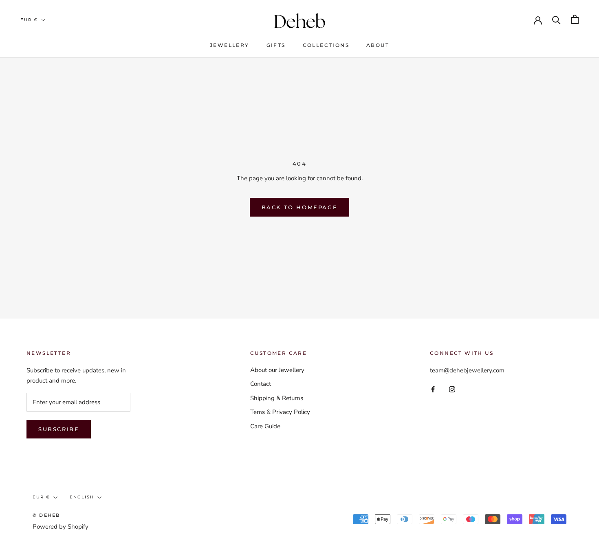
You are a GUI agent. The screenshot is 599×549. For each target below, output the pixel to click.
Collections (326, 45)
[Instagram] (452, 389)
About (377, 45)
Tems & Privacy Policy (280, 412)
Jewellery (229, 45)
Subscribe (58, 429)
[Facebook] (433, 389)
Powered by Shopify (60, 526)
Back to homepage (300, 207)
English (82, 497)
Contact (260, 384)
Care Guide (265, 426)
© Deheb (46, 515)
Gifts (276, 45)
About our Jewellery (277, 370)
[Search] (556, 19)
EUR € (29, 19)
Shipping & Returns (276, 398)
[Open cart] (575, 19)
